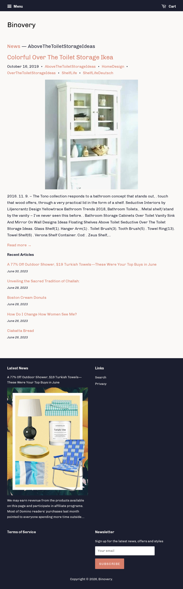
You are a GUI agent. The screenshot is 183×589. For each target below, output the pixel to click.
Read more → (19, 245)
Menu (18, 7)
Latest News (17, 368)
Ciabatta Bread (20, 330)
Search (100, 377)
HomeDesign (113, 66)
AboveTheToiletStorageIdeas (70, 66)
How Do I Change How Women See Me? (42, 314)
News (13, 46)
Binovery (105, 579)
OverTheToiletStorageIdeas (31, 73)
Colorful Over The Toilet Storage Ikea (60, 57)
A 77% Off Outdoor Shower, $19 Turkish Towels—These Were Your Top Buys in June (82, 264)
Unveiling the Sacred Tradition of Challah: (43, 281)
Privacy (101, 384)
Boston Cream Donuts (26, 297)
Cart (172, 7)
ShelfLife (69, 73)
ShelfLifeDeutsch (98, 73)
